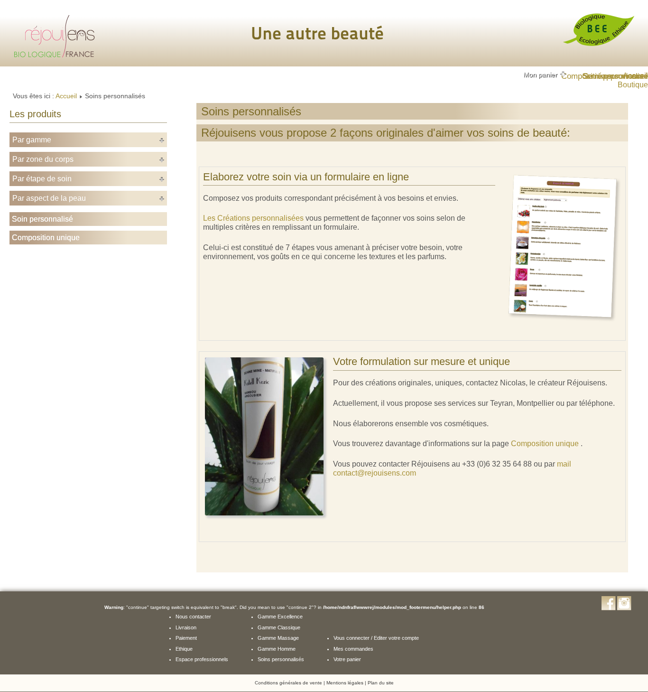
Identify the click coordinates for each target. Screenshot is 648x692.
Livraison (186, 627)
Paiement (186, 638)
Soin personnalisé (42, 219)
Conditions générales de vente (288, 682)
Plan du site (381, 682)
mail (564, 464)
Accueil (66, 96)
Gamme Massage (278, 638)
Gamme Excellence (280, 616)
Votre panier (347, 659)
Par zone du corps (43, 159)
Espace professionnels (202, 659)
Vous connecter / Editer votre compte (376, 638)
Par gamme (31, 140)
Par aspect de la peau (49, 198)
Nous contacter (193, 616)
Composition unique (46, 238)
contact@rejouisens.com (374, 473)
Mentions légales (344, 682)
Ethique (184, 649)
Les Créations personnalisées (253, 218)
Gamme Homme (277, 649)
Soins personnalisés (281, 659)
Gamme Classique (279, 627)
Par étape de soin (42, 179)
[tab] (545, 74)
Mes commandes (353, 649)
